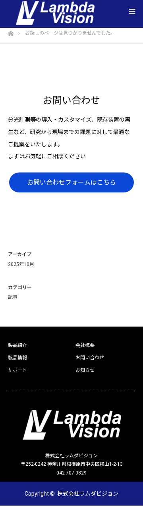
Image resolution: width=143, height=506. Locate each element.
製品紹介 (17, 345)
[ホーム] (10, 31)
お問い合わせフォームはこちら (71, 182)
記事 (12, 297)
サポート (17, 370)
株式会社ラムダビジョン (87, 493)
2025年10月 (21, 264)
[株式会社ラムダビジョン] (71, 425)
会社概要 (85, 345)
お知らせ (85, 370)
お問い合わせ (89, 357)
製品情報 (17, 357)
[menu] (132, 11)
